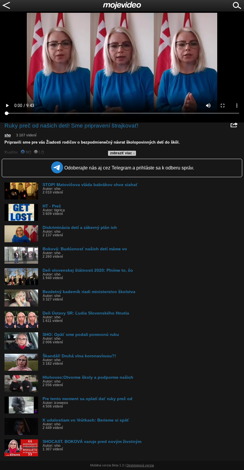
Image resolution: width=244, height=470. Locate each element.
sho (7, 135)
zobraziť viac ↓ (122, 153)
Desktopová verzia (140, 465)
